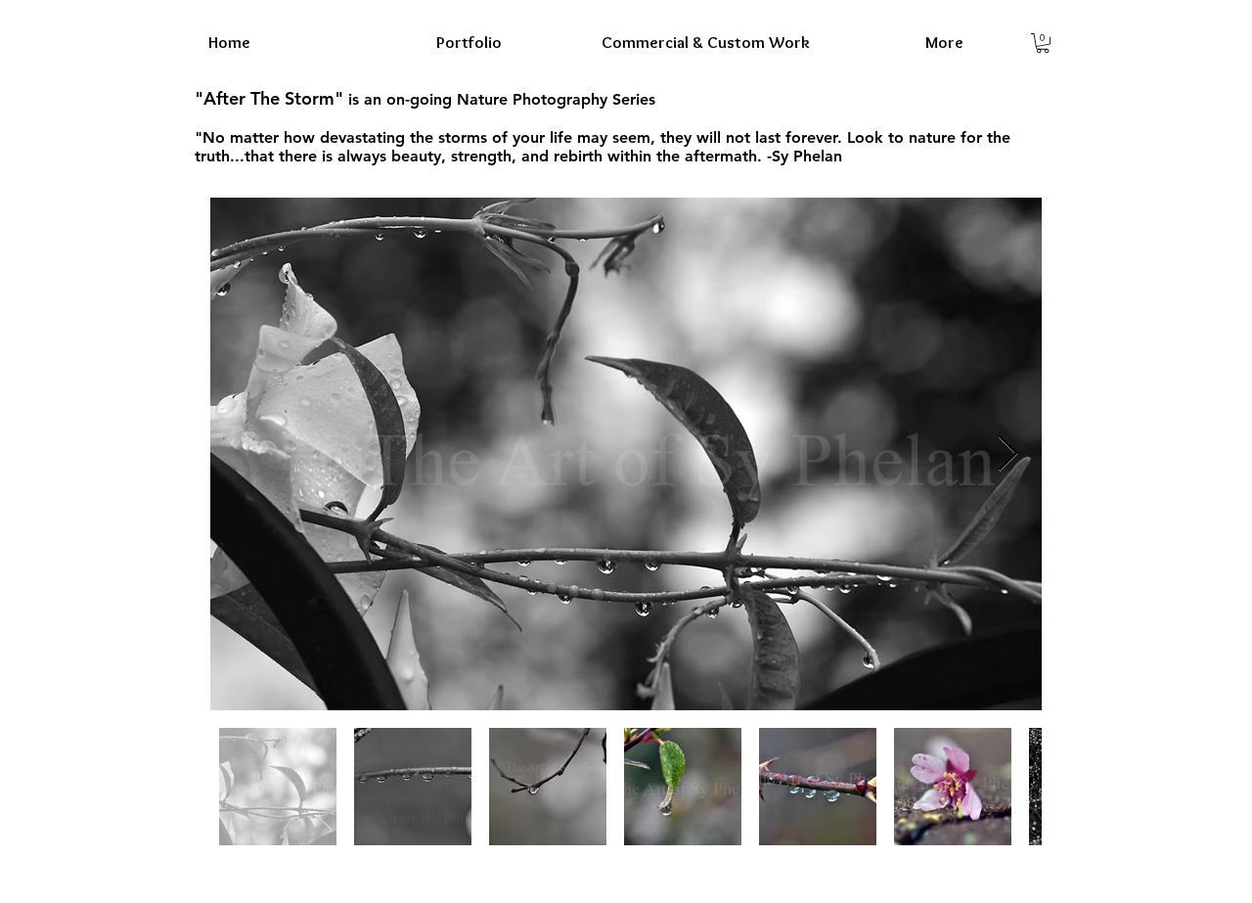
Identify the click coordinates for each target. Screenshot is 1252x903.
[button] (1042, 43)
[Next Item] (1008, 454)
